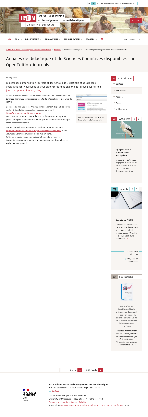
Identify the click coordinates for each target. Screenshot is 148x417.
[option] (126, 152)
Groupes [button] (90, 39)
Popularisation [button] (72, 39)
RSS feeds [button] (91, 370)
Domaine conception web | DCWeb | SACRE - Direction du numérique (91, 405)
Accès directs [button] (130, 39)
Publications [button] (51, 39)
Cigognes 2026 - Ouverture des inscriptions (123, 152)
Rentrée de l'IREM (124, 220)
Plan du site (54, 402)
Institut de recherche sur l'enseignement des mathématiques (28, 49)
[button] (102, 39)
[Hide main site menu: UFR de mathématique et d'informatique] (138, 3)
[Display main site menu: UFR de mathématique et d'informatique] (89, 3)
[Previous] (134, 119)
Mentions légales (69, 402)
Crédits (82, 402)
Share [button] (73, 370)
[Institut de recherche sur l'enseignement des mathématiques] (28, 18)
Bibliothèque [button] (32, 39)
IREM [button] (16, 39)
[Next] (138, 119)
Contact (137, 20)
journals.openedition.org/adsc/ (23, 90)
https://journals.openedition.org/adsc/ (23, 113)
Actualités (57, 49)
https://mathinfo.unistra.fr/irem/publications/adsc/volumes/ (33, 130)
